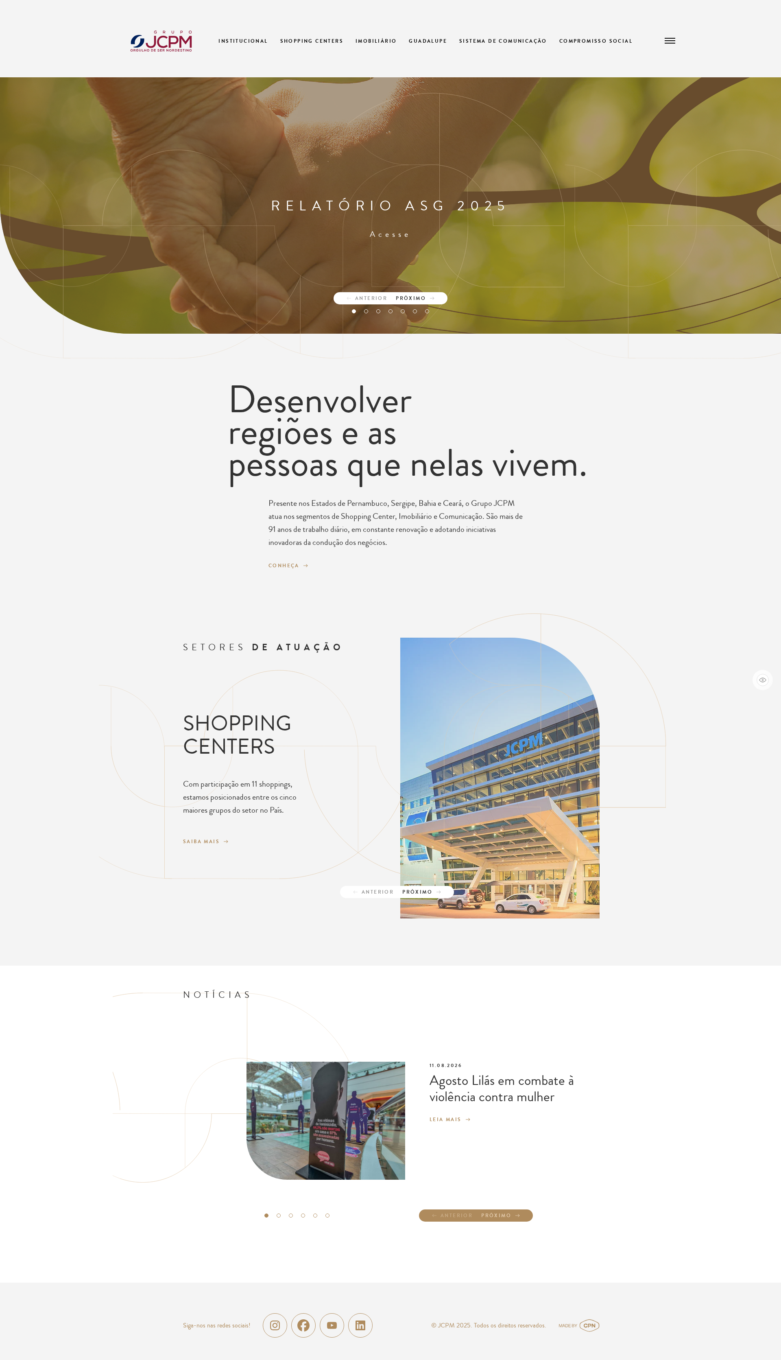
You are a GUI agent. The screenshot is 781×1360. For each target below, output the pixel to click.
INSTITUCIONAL (243, 41)
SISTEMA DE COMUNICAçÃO (503, 41)
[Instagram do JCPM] (275, 1325)
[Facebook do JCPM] (303, 1325)
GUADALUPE (428, 41)
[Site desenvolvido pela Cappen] (588, 1325)
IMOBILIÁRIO (376, 41)
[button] (354, 311)
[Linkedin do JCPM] (360, 1325)
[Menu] (670, 40)
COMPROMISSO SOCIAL (596, 41)
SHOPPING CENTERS (311, 41)
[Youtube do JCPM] (332, 1325)
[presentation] (362, 298)
